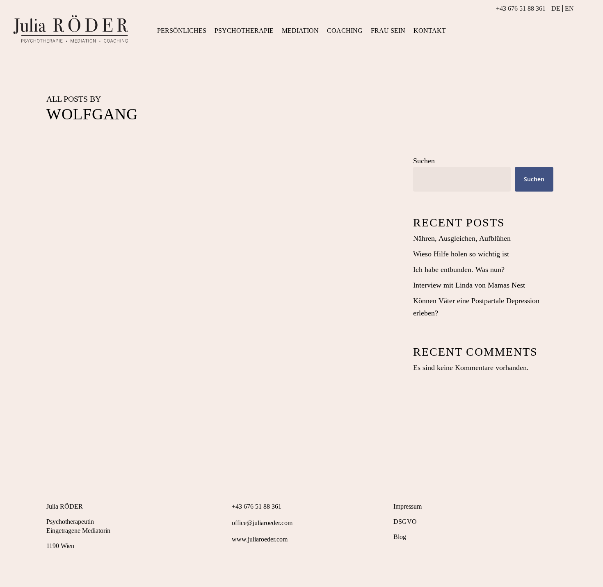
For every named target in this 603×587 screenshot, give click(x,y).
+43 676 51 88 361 (521, 8)
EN (569, 8)
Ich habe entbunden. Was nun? (459, 269)
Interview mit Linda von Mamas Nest (469, 285)
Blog (399, 536)
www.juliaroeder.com (260, 539)
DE (555, 8)
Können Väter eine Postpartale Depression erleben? (476, 307)
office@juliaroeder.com (262, 522)
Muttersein (72, 453)
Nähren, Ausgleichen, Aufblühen (462, 238)
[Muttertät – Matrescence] (218, 337)
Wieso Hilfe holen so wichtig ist (461, 254)
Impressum (407, 506)
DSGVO (405, 521)
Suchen (424, 161)
